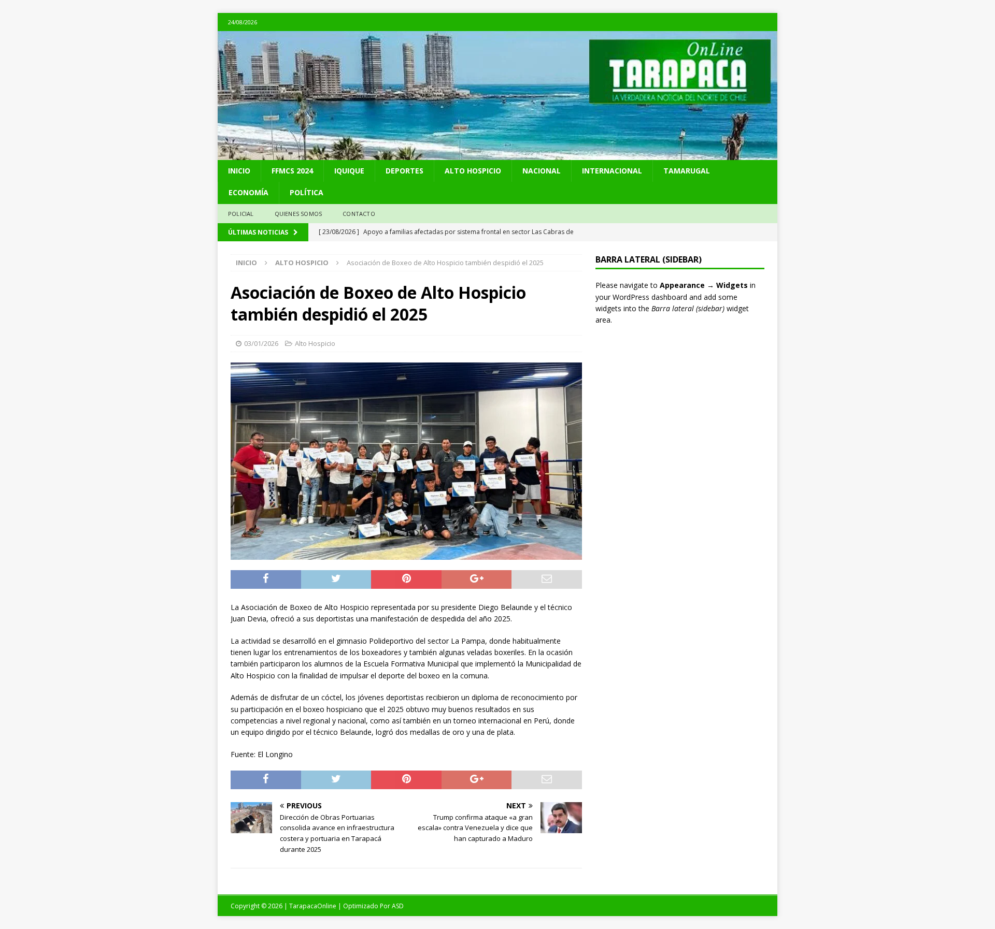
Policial (241, 213)
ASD (398, 906)
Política (306, 192)
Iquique (349, 171)
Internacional (612, 171)
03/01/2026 (261, 343)
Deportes (404, 171)
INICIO (239, 171)
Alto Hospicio (473, 171)
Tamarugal (686, 171)
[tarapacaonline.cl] (497, 154)
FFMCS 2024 (292, 171)
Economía (248, 192)
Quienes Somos (298, 213)
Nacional (541, 171)
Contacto (359, 213)
